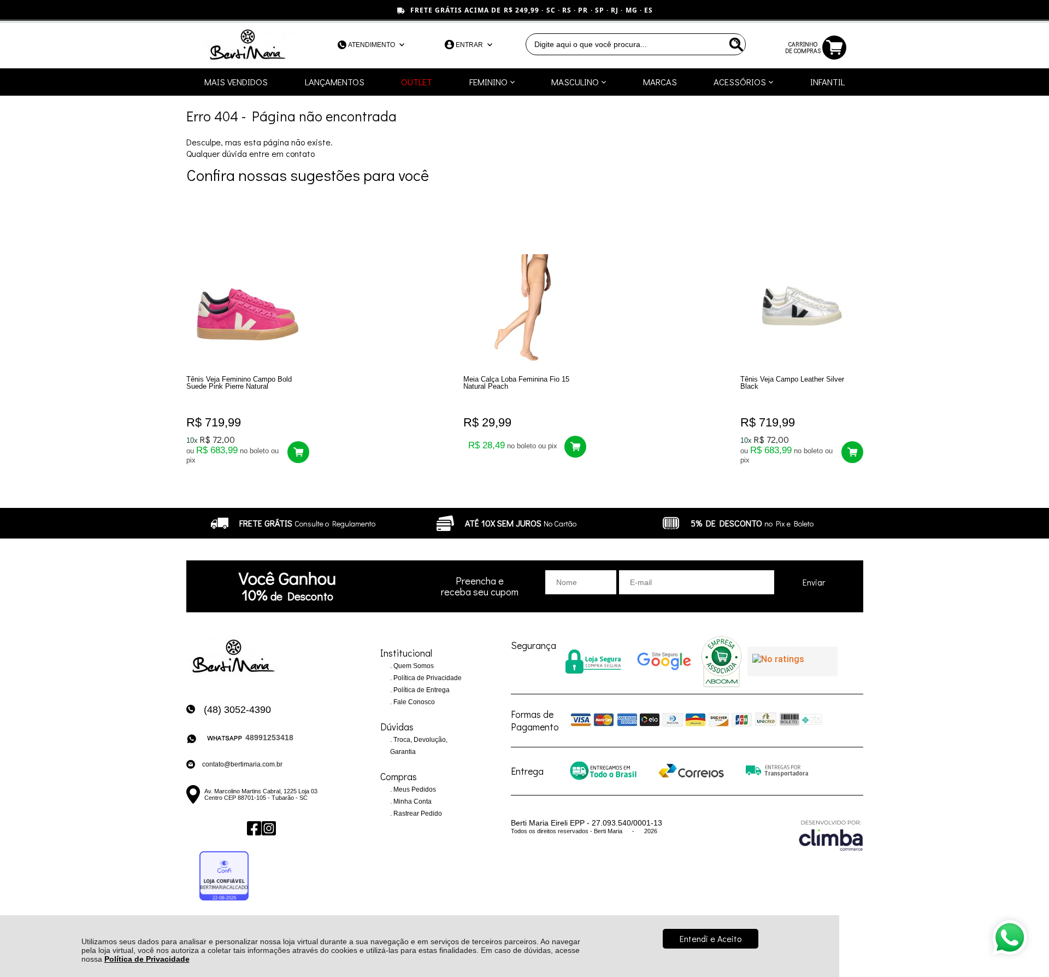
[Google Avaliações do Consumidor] (792, 661)
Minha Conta (412, 801)
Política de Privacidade (147, 959)
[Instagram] (268, 828)
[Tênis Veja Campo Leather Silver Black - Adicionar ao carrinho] (852, 452)
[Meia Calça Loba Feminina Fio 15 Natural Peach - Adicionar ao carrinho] (575, 447)
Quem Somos (413, 666)
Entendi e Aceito (710, 938)
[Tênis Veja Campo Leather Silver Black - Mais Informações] (802, 308)
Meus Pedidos (414, 789)
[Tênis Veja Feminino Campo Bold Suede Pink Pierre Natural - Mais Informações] (248, 308)
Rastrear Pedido (417, 813)
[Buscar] (735, 44)
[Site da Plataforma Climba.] (831, 835)
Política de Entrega (421, 690)
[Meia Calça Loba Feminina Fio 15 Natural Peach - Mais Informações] (525, 308)
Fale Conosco (413, 702)
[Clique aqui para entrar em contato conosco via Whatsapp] (1010, 938)
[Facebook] (253, 828)
